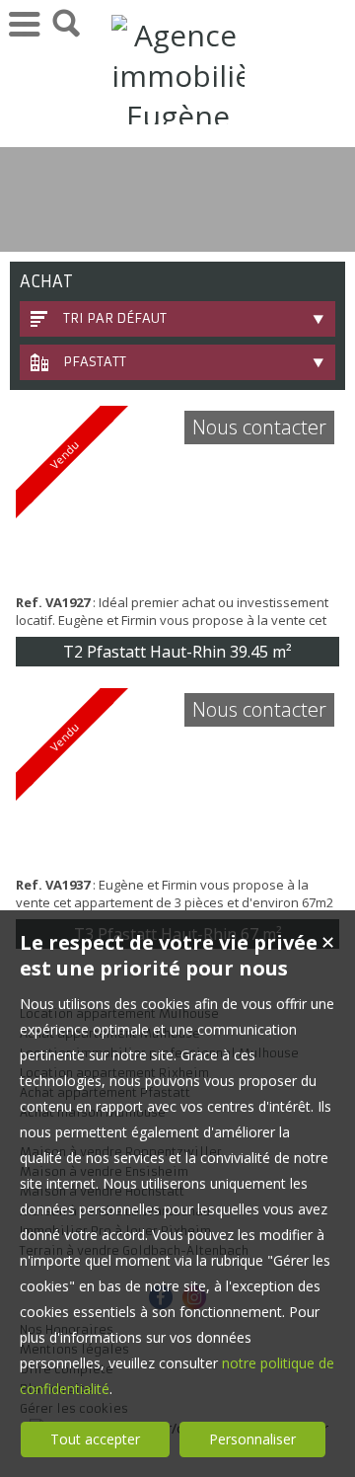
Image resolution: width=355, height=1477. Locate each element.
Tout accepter (95, 1439)
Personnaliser (252, 1439)
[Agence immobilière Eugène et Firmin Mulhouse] (178, 197)
